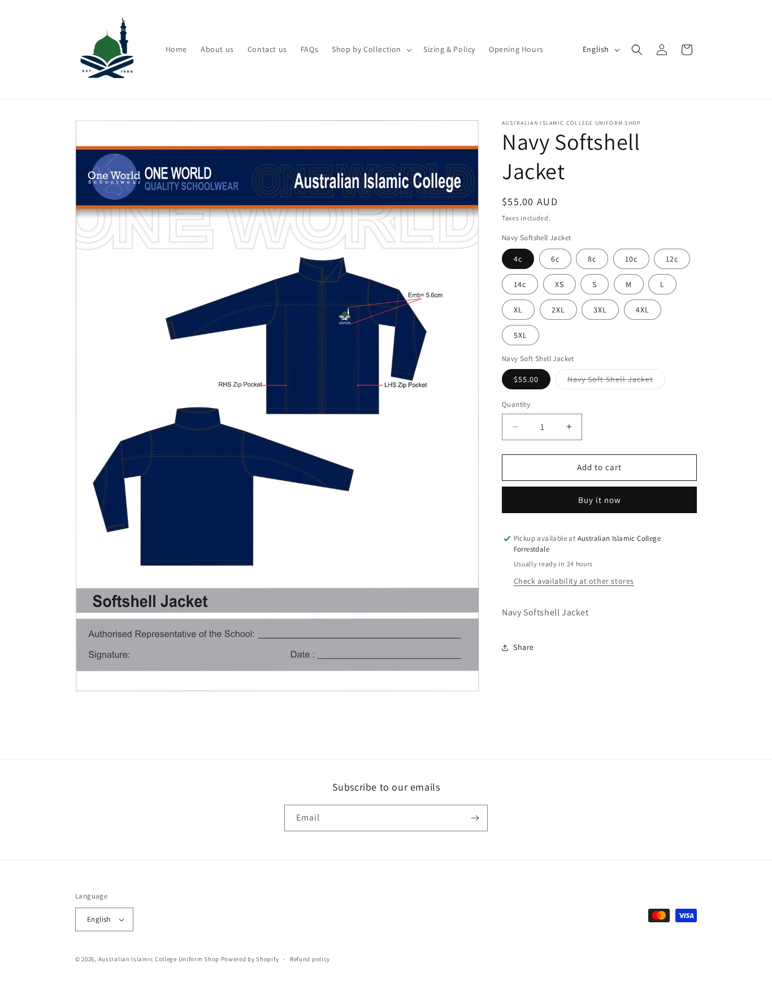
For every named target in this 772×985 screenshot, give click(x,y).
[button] (371, 49)
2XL (558, 310)
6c (555, 259)
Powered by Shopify (250, 959)
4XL (642, 310)
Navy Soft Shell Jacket (616, 381)
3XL (600, 310)
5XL (520, 335)
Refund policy (310, 959)
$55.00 (526, 379)
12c (672, 259)
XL (518, 310)
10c (631, 259)
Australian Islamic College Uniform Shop (158, 959)
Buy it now (599, 499)
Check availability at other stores (574, 581)
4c (518, 259)
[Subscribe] (474, 818)
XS (559, 284)
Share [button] (523, 647)
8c (592, 259)
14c (520, 284)
